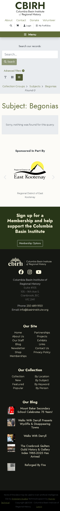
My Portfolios (44, 25)
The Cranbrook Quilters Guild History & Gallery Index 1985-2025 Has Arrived (35, 451)
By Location (42, 376)
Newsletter (18, 348)
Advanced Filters (13, 71)
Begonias (50, 86)
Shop (18, 352)
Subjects (35, 86)
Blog (18, 344)
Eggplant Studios (20, 499)
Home (18, 332)
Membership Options (30, 243)
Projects (42, 336)
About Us (18, 336)
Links (42, 344)
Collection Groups (13, 86)
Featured (18, 384)
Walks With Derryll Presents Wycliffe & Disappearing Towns (35, 423)
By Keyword (41, 384)
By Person (42, 388)
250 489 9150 (35, 305)
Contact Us (42, 348)
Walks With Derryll (35, 436)
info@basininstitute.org (34, 309)
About (9, 20)
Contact (21, 20)
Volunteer (49, 20)
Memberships (18, 356)
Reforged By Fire (35, 465)
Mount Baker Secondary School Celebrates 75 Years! (35, 410)
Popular (18, 388)
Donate (34, 20)
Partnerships (42, 332)
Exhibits (42, 340)
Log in (39, 506)
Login (28, 25)
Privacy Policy (42, 352)
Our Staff (18, 340)
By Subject (42, 380)
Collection (18, 376)
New (18, 380)
